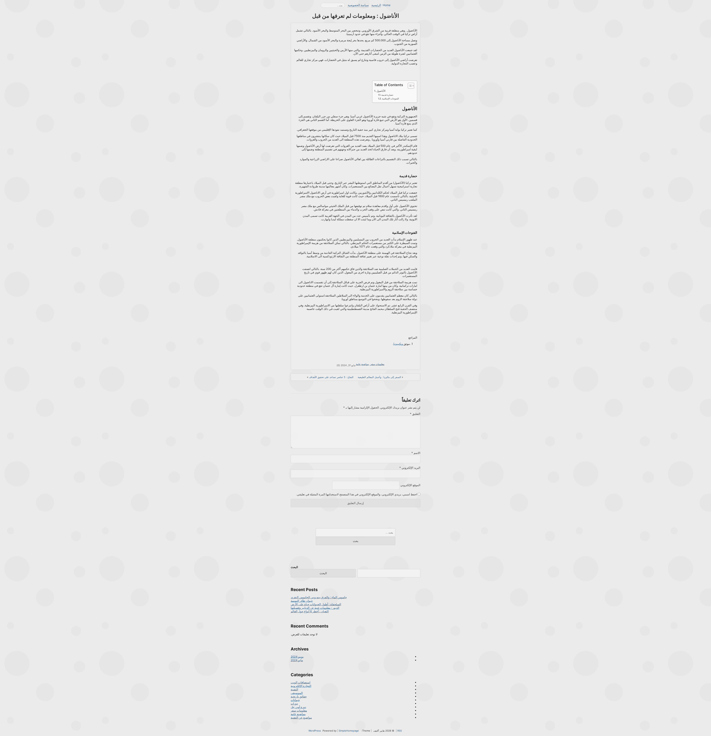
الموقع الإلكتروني (410, 485)
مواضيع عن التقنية (301, 717)
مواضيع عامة (362, 364)
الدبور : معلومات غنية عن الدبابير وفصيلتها (315, 608)
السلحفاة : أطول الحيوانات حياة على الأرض (316, 604)
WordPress (314, 730)
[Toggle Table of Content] (409, 86)
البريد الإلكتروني (409, 467)
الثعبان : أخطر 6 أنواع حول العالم (310, 611)
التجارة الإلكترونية (301, 686)
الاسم (415, 453)
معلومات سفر (377, 364)
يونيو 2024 (297, 656)
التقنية (294, 689)
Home (386, 5)
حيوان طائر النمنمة (302, 601)
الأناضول (380, 90)
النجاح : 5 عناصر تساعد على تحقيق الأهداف (331, 377)
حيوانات (295, 700)
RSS (399, 730)
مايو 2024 (297, 660)
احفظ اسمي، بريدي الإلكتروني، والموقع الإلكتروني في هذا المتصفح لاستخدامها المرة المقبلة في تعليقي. (356, 494)
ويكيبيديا (398, 344)
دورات (294, 703)
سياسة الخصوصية (358, 5)
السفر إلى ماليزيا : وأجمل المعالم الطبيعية (379, 377)
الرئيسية (376, 5)
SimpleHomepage (349, 730)
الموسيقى (297, 693)
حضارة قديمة (387, 94)
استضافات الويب (300, 682)
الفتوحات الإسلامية (390, 98)
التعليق (415, 414)
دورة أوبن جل (298, 707)
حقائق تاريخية (299, 696)
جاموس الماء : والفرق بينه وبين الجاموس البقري (319, 597)
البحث (294, 567)
